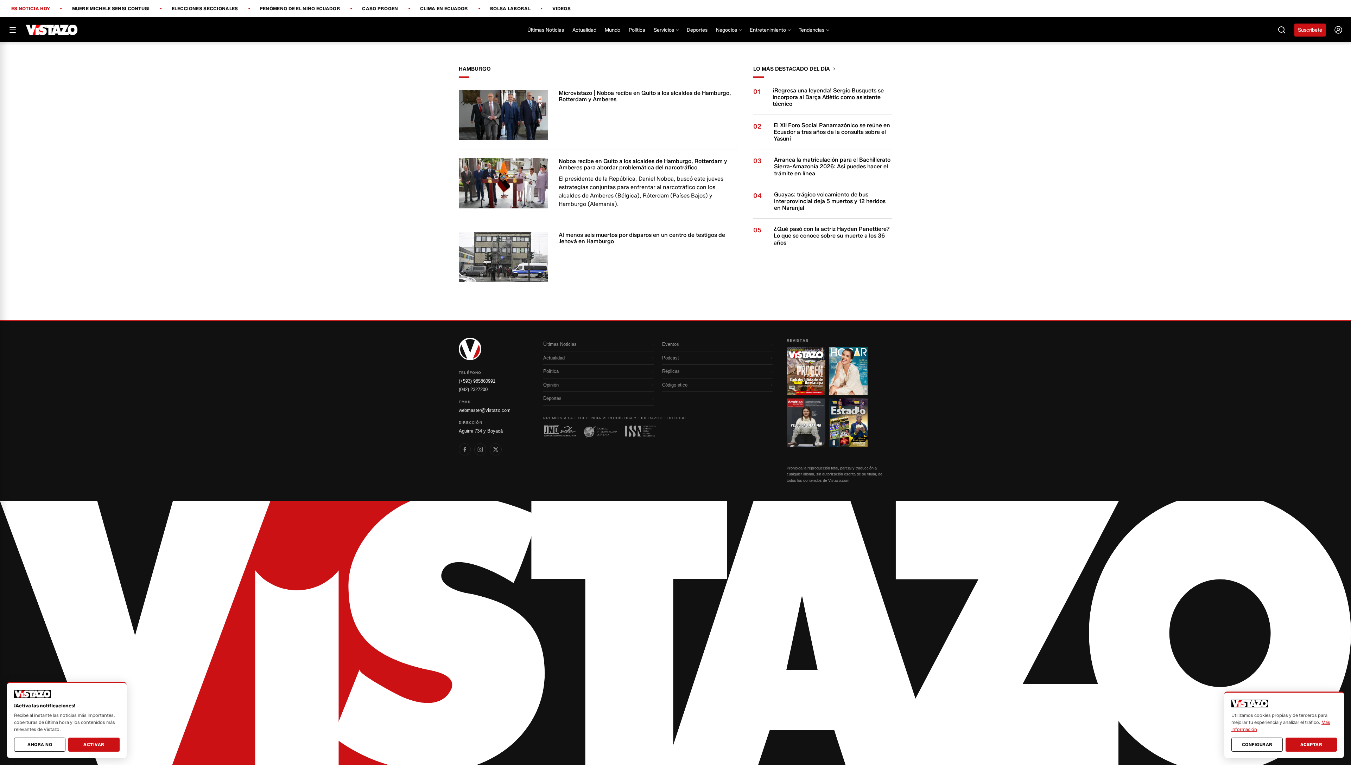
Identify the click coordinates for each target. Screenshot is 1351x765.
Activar (93, 744)
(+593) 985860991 (477, 381)
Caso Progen (380, 8)
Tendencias (811, 30)
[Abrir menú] (12, 30)
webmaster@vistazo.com (484, 410)
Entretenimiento (768, 30)
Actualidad (584, 30)
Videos (561, 8)
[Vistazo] (51, 29)
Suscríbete (1310, 30)
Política (637, 30)
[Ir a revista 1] (806, 371)
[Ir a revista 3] (806, 422)
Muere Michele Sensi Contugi (111, 8)
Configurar (1257, 744)
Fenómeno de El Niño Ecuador (300, 8)
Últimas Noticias (545, 30)
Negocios (726, 30)
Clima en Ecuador (444, 8)
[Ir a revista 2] (848, 371)
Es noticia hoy (30, 8)
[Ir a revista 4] (848, 422)
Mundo (612, 30)
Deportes (697, 30)
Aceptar (1311, 744)
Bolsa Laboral (510, 8)
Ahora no (39, 744)
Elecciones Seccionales (205, 8)
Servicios (664, 30)
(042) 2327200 (473, 389)
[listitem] (465, 449)
